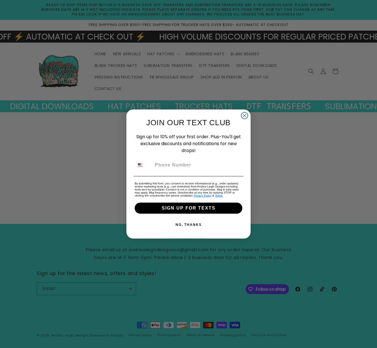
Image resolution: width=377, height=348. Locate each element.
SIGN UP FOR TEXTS (189, 208)
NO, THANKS (189, 225)
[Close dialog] (244, 115)
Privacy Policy (202, 195)
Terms (218, 195)
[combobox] (143, 165)
